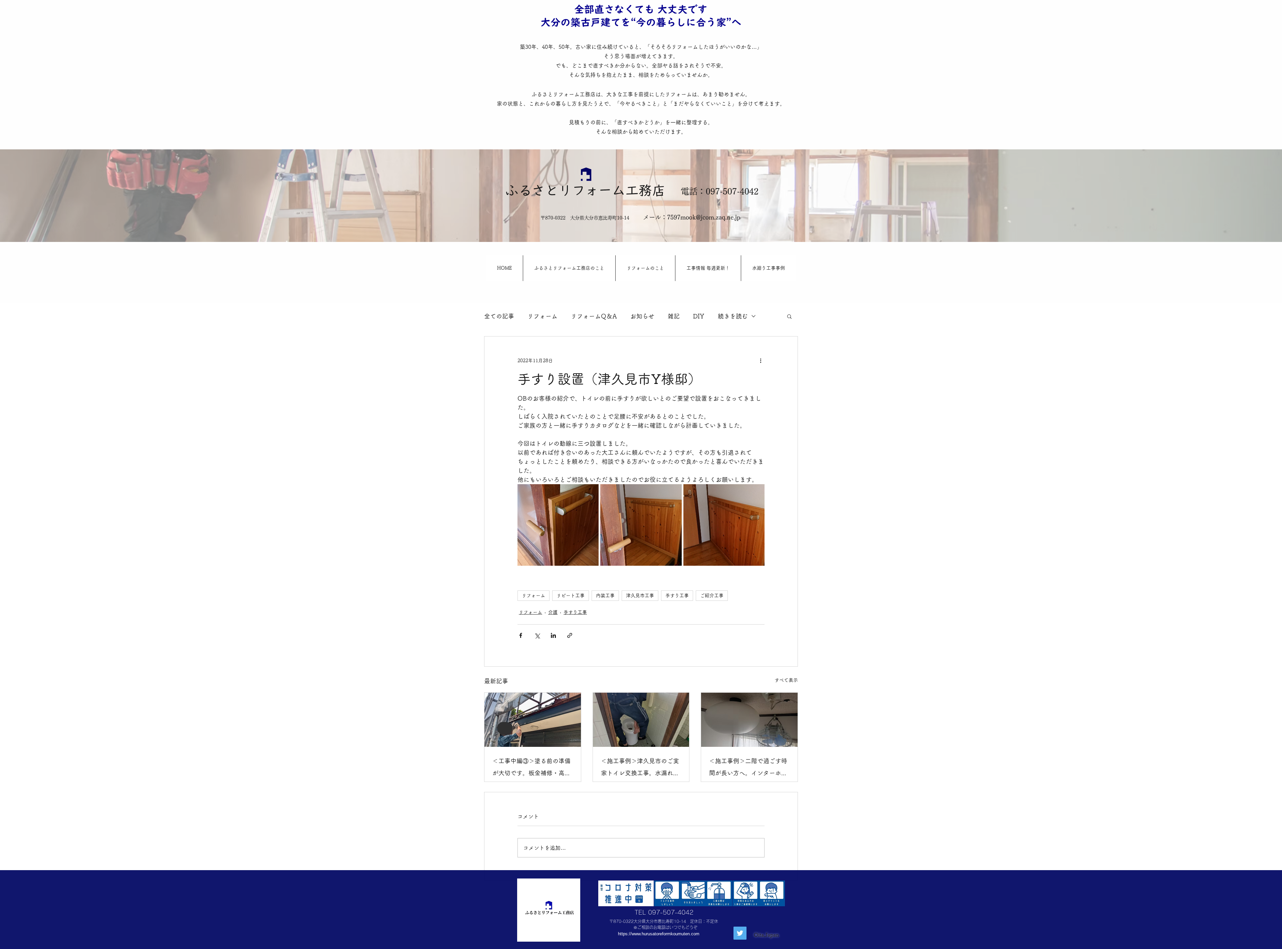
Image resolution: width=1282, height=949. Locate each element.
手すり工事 (677, 595)
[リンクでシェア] (570, 635)
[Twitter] (739, 933)
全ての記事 (499, 316)
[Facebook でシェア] (520, 635)
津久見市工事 (640, 595)
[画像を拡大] (558, 524)
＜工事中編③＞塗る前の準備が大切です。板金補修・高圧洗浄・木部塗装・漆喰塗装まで (531, 768)
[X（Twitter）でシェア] (537, 635)
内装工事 (605, 595)
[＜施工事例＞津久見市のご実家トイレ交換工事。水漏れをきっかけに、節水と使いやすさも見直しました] (641, 720)
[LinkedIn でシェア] (553, 635)
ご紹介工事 (711, 595)
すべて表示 (786, 680)
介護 (553, 612)
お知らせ (642, 316)
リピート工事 (571, 595)
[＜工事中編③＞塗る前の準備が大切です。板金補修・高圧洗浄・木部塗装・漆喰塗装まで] (532, 720)
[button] (789, 316)
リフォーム (542, 316)
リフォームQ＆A (594, 316)
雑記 (674, 316)
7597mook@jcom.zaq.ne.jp (703, 217)
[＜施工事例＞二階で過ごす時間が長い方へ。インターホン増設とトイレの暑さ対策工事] (749, 720)
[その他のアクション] (761, 361)
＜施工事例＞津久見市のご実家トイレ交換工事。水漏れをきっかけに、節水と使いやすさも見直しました (640, 768)
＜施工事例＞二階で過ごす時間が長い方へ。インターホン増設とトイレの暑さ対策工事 (748, 768)
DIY (698, 316)
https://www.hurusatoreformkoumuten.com (658, 933)
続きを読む (733, 316)
